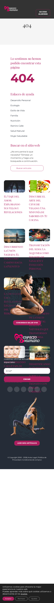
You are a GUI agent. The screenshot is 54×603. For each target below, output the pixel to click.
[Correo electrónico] (43, 38)
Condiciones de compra (31, 460)
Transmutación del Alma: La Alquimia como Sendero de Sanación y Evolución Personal (39, 256)
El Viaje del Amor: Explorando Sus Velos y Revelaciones (13, 204)
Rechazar (21, 599)
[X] (15, 38)
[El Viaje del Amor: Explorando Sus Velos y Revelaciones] (14, 186)
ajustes (24, 594)
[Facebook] (9, 38)
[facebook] (10, 389)
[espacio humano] (11, 7)
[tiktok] (44, 389)
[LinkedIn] (22, 38)
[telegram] (30, 389)
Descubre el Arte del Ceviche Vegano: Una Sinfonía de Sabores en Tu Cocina (38, 208)
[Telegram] (36, 38)
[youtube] (37, 389)
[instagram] (23, 389)
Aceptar (8, 599)
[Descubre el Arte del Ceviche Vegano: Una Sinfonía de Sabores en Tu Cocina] (39, 186)
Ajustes (34, 599)
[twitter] (17, 389)
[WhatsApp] (29, 38)
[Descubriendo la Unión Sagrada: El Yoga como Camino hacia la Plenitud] (14, 236)
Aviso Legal (32, 457)
